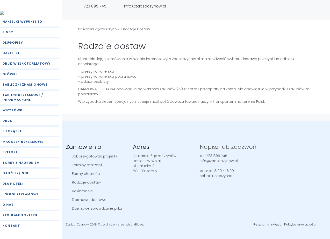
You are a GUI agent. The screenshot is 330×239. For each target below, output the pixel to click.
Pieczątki (11, 131)
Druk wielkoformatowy (26, 63)
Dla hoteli (12, 183)
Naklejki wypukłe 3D (22, 21)
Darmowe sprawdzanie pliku (97, 208)
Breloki (9, 152)
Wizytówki (13, 110)
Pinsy (7, 32)
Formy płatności (86, 173)
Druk (7, 120)
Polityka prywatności (300, 224)
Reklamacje (82, 190)
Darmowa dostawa (89, 199)
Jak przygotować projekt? (94, 156)
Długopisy (12, 42)
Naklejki (10, 53)
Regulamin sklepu (19, 215)
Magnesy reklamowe (22, 141)
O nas (8, 204)
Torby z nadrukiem (21, 162)
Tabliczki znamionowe (24, 84)
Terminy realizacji (87, 164)
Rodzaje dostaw (86, 182)
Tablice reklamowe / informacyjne (22, 97)
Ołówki (9, 74)
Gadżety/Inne (15, 173)
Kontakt (11, 225)
